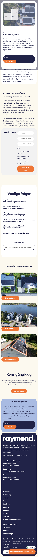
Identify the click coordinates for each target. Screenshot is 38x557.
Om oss (5, 513)
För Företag (7, 495)
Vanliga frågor (8, 534)
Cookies (6, 516)
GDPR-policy (21, 163)
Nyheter (6, 498)
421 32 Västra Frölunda (11, 466)
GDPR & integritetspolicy (12, 519)
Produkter (6, 492)
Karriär (5, 501)
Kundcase (6, 504)
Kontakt (6, 510)
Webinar (6, 531)
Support (6, 507)
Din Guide (6, 528)
